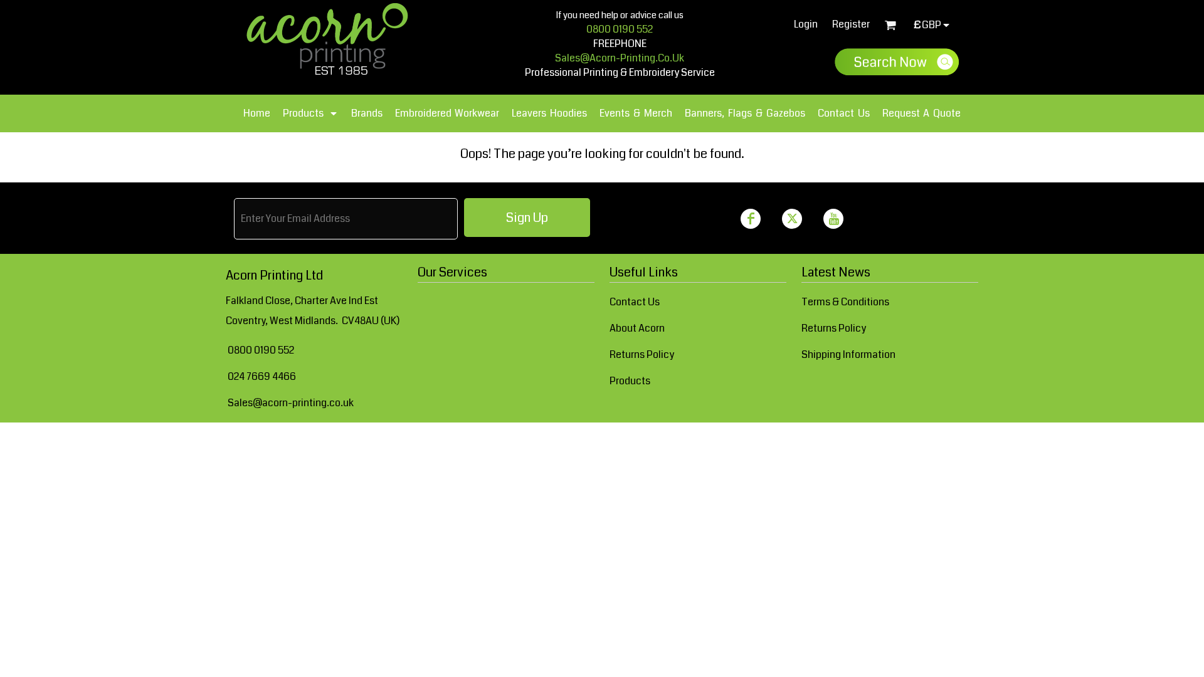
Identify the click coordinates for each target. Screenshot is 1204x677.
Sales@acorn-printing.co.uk (291, 403)
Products (630, 381)
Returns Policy (642, 354)
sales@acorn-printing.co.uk (619, 58)
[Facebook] (751, 219)
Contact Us (635, 302)
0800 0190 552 (619, 29)
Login (806, 24)
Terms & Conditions (845, 302)
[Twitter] (792, 219)
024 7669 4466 (262, 376)
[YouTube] (833, 219)
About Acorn (637, 328)
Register (851, 24)
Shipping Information (848, 354)
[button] (311, 113)
